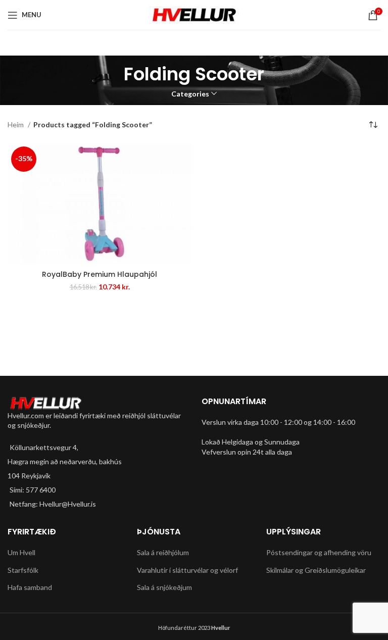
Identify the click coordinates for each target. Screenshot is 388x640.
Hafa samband (30, 587)
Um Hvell (21, 552)
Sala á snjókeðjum (164, 587)
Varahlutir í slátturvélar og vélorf (187, 570)
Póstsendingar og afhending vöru (318, 552)
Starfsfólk (23, 570)
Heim (16, 124)
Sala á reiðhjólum (163, 552)
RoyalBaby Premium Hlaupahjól (99, 274)
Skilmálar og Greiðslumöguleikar (316, 570)
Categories (190, 93)
